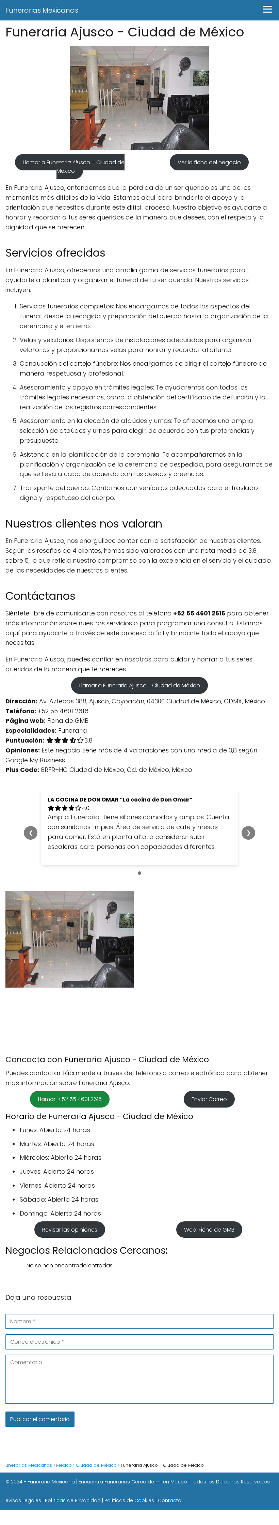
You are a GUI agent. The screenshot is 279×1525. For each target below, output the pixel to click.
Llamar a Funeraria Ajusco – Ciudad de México (74, 166)
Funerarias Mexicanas (41, 10)
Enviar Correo (209, 1099)
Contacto (169, 1500)
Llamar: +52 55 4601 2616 (70, 1099)
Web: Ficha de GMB (209, 1229)
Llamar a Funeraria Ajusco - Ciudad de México (139, 685)
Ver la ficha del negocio (209, 162)
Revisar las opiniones (69, 1229)
